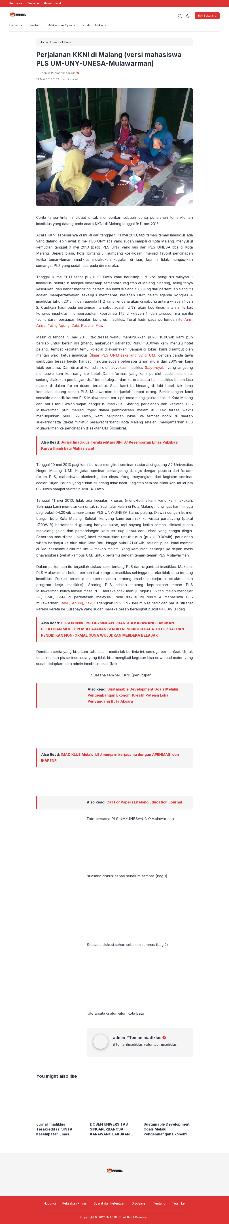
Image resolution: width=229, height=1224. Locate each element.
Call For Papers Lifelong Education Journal (144, 802)
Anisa (41, 325)
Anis (188, 319)
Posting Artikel (93, 25)
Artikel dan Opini (60, 25)
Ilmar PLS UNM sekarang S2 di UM (123, 355)
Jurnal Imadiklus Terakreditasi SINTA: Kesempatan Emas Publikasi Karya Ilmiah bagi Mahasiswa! (59, 1129)
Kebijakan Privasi (74, 1203)
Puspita (87, 325)
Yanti (52, 325)
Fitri (99, 325)
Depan (14, 25)
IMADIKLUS (113, 1217)
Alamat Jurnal (52, 3)
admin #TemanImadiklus (137, 1037)
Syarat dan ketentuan (109, 1203)
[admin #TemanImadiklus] (103, 1047)
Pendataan (16, 3)
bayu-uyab (155, 367)
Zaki (75, 325)
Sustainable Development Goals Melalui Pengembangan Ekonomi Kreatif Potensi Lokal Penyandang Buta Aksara (133, 695)
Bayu (65, 603)
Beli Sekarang (207, 15)
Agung (64, 325)
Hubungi (50, 1203)
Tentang (35, 25)
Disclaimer (139, 1203)
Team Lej (33, 3)
